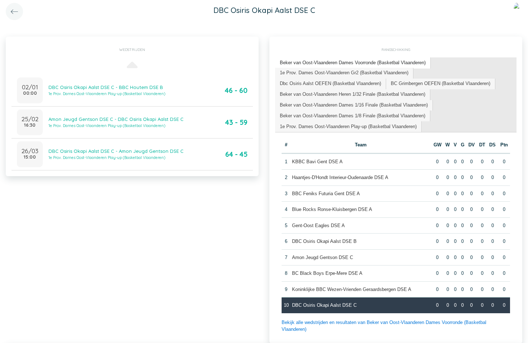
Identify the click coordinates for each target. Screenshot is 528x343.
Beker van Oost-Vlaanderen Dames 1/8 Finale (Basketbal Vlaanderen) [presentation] (352, 115)
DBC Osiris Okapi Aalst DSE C (324, 305)
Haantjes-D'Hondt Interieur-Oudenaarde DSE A (340, 177)
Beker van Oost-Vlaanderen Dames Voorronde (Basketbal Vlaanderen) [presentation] (353, 62)
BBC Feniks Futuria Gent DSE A (326, 193)
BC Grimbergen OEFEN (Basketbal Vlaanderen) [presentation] (440, 83)
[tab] (353, 63)
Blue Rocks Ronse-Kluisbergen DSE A (332, 209)
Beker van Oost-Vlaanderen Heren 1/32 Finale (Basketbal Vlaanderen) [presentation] (352, 94)
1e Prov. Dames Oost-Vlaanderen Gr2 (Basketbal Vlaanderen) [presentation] (344, 72)
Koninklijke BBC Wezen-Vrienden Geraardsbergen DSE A (351, 289)
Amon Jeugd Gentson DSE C (322, 257)
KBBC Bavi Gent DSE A (317, 161)
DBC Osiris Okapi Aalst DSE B (324, 241)
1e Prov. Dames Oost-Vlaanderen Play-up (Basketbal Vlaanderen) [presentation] (348, 126)
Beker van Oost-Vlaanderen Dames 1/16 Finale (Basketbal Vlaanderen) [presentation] (354, 105)
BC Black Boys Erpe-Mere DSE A (327, 273)
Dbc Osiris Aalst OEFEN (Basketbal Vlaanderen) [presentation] (330, 83)
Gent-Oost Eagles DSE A (318, 225)
